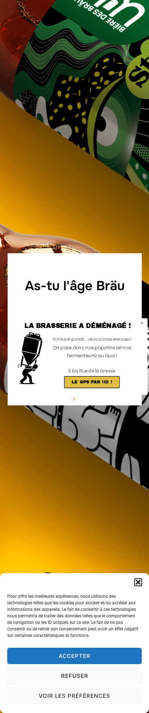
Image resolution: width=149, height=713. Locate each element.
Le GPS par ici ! (92, 382)
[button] (78, 325)
